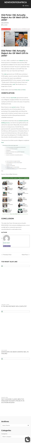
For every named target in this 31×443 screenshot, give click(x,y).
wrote (27, 80)
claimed (21, 60)
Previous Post (7, 254)
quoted (14, 107)
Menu (26, 5)
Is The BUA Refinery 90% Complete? (14, 306)
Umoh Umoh (6, 242)
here (16, 89)
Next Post (25, 254)
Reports (6, 22)
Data (2, 22)
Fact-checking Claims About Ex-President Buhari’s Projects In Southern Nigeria (12, 400)
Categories (4, 433)
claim (5, 74)
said (14, 84)
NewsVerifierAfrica (15, 2)
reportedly (13, 97)
